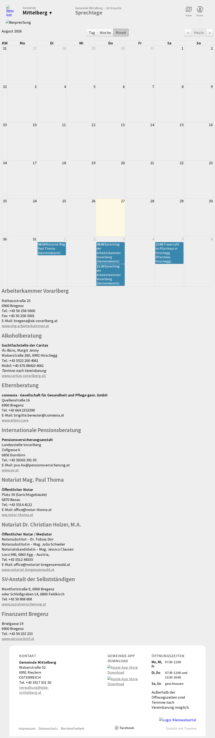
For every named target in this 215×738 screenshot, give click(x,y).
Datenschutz (48, 728)
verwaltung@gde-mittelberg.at (34, 690)
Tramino (190, 728)
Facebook (127, 728)
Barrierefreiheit (72, 728)
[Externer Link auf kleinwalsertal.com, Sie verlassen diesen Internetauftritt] (177, 720)
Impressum (26, 728)
